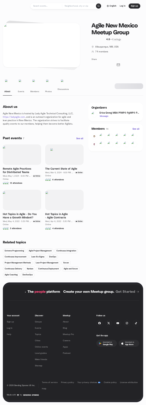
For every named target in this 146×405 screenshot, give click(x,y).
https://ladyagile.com (14, 117)
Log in (10, 328)
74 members (101, 52)
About (66, 322)
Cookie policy (110, 382)
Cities (37, 341)
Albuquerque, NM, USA (107, 47)
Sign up (10, 322)
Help (9, 334)
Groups (38, 322)
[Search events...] (98, 6)
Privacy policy (67, 382)
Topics (38, 334)
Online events (41, 347)
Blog (65, 328)
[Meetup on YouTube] (118, 323)
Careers (66, 341)
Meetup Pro (68, 334)
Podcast (67, 353)
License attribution (129, 382)
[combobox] (79, 6)
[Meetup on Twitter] (109, 323)
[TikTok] (136, 323)
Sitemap (38, 366)
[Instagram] (127, 323)
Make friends (41, 359)
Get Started (125, 291)
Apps (65, 347)
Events (38, 328)
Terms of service (49, 382)
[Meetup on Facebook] (99, 323)
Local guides (41, 353)
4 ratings (116, 39)
